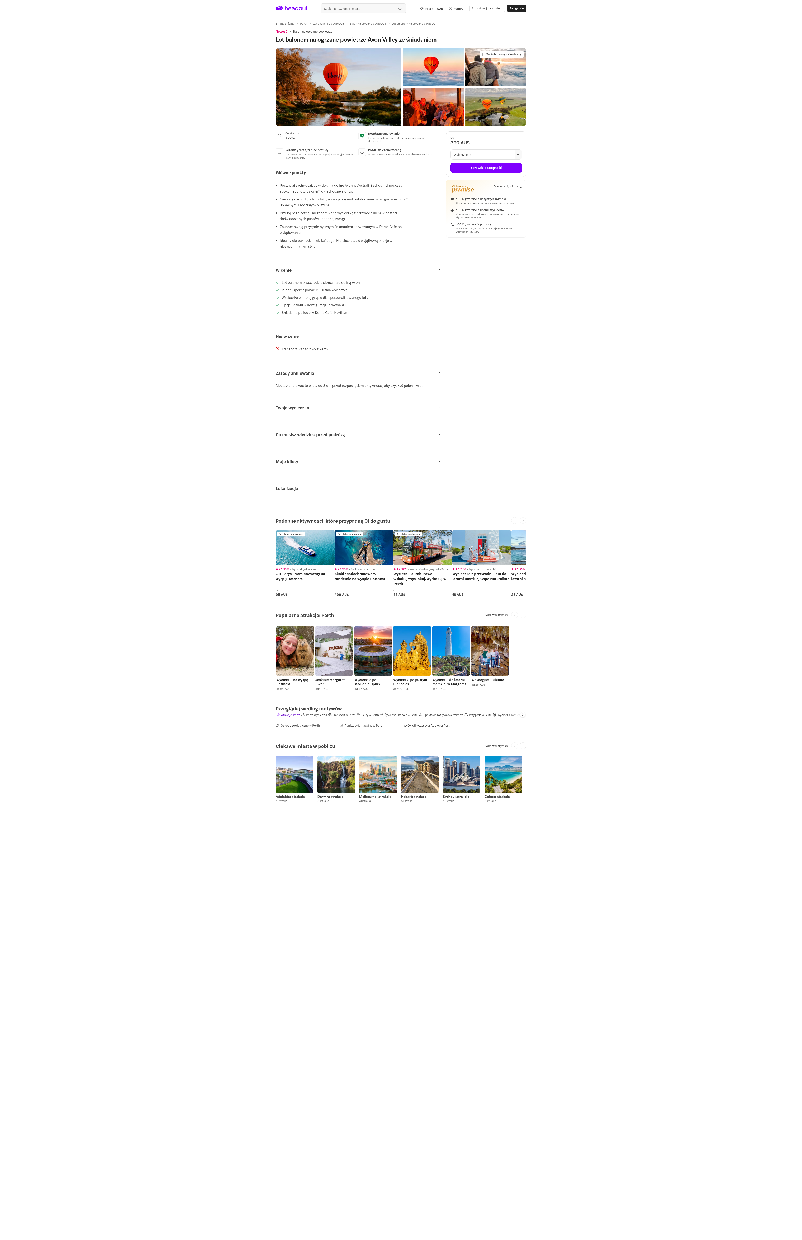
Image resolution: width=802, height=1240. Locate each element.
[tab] (288, 714)
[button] (338, 87)
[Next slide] (523, 615)
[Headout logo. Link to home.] (292, 8)
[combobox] (363, 8)
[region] (305, 547)
